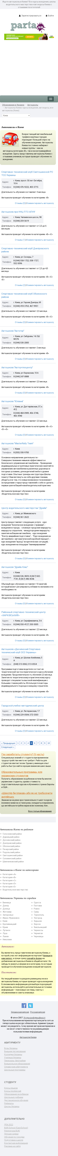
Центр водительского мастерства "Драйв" (24, 508)
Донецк (6, 909)
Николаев (7, 939)
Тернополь (39, 915)
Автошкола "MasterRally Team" (17, 443)
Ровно (37, 909)
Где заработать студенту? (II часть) (22, 754)
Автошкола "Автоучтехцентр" (17, 367)
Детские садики (11, 1134)
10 (49, 743)
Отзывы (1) (20, 240)
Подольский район (11, 852)
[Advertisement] (29, 66)
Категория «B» (9, 877)
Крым (5, 927)
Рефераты (9, 1103)
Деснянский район (11, 840)
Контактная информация (16, 1143)
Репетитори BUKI (12, 1131)
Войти (51, 16)
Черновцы (38, 936)
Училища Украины (12, 1057)
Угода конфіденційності (34, 1018)
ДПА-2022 (8, 1125)
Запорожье (8, 915)
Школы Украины (11, 1106)
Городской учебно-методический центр (22, 705)
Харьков (38, 921)
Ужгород (38, 918)
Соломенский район (12, 858)
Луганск (6, 930)
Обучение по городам (14, 1137)
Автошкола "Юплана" (12, 401)
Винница (7, 902)
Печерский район (11, 849)
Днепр (6, 906)
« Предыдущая (8, 743)
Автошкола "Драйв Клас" (14, 567)
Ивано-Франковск (11, 918)
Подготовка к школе (13, 1140)
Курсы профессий (12, 1091)
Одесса (37, 902)
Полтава (38, 906)
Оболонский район (11, 846)
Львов (6, 936)
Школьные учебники (13, 1097)
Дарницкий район (11, 837)
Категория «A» (9, 874)
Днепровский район (12, 843)
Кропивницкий (9, 924)
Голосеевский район (12, 834)
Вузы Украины (10, 1048)
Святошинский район (13, 855)
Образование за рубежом (16, 1094)
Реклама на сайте (12, 1146)
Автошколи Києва (28, 1037)
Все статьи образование (40, 811)
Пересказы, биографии (15, 1060)
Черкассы (38, 930)
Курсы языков (11, 1088)
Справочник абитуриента (16, 1067)
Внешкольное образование (17, 1064)
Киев (5, 921)
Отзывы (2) (20, 285)
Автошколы (32, 105)
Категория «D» (9, 883)
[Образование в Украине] (28, 27)
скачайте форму (34, 958)
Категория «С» (9, 880)
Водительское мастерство (15, 890)
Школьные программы (14, 1070)
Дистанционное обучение (16, 1100)
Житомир (7, 912)
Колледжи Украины (13, 1054)
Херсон (37, 924)
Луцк (5, 933)
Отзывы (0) (20, 203)
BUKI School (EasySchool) (16, 1128)
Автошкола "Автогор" (12, 331)
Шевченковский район (13, 861)
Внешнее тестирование (15, 1051)
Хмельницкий (40, 927)
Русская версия (37, 1012)
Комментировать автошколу (40, 203)
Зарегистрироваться (31, 16)
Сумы (36, 912)
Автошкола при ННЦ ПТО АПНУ (18, 211)
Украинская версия (20, 1012)
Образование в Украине (13, 105)
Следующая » (7, 747)
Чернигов (38, 933)
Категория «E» (9, 886)
